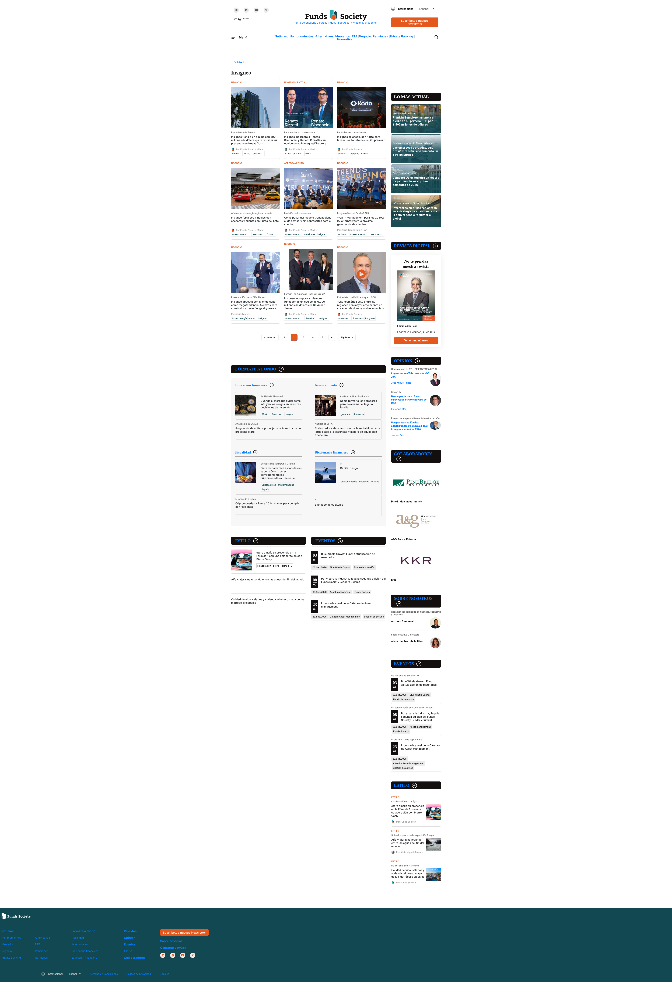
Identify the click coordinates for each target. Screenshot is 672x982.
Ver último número (416, 340)
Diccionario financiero (331, 452)
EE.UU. (247, 153)
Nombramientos (301, 36)
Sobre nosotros (413, 598)
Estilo (243, 540)
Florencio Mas (398, 409)
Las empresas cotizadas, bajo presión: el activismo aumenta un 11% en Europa (415, 151)
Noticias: (281, 36)
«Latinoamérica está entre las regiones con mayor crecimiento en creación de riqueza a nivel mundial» (360, 305)
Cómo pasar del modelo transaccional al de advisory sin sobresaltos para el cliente (308, 221)
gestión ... (258, 153)
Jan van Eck (397, 435)
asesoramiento (293, 234)
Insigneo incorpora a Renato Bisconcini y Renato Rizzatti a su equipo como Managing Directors (305, 140)
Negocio (365, 36)
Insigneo (354, 153)
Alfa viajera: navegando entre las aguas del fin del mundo (267, 579)
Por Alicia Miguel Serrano (409, 852)
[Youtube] (256, 10)
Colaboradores (413, 454)
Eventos (325, 540)
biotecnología (239, 318)
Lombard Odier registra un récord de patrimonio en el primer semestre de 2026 (416, 181)
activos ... (343, 234)
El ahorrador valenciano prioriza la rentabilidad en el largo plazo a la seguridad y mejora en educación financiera (348, 432)
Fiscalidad (243, 452)
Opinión (403, 361)
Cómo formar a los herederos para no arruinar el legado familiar (358, 404)
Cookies (164, 974)
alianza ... (343, 153)
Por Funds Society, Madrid (303, 149)
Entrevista (357, 318)
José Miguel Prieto (401, 382)
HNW (308, 153)
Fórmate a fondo (255, 369)
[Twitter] (266, 10)
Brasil (288, 153)
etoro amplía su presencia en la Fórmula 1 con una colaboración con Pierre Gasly (279, 556)
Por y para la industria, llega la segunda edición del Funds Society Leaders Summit (353, 580)
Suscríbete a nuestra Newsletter (415, 22)
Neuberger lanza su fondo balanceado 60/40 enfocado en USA (408, 400)
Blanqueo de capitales (329, 504)
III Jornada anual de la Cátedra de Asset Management (420, 747)
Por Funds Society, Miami (249, 149)
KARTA (364, 153)
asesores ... (259, 234)
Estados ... (311, 318)
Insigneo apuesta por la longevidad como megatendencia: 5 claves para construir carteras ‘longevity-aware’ (254, 305)
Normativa (344, 39)
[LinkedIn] (236, 10)
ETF (354, 36)
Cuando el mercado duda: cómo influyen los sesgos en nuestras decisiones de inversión (281, 404)
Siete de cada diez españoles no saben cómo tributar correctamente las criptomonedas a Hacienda (281, 473)
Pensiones (380, 36)
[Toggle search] (436, 36)
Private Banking (401, 36)
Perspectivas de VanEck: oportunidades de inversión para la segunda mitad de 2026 (409, 426)
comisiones (309, 234)
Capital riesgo (349, 468)
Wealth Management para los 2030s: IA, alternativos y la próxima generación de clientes (360, 221)
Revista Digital (412, 246)
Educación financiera (251, 385)
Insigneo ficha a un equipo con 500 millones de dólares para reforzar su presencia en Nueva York (254, 140)
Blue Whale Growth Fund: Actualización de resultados (419, 683)
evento (252, 318)
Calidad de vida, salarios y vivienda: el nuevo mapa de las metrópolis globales (408, 873)
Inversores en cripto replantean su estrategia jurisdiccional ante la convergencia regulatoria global (415, 213)
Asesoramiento (326, 385)
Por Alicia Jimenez (241, 314)
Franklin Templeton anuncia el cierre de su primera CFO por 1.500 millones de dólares (413, 121)
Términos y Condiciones (104, 974)
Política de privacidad (139, 974)
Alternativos (324, 36)
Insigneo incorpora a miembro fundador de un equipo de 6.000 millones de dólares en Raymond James (304, 303)
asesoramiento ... (241, 234)
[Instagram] (246, 10)
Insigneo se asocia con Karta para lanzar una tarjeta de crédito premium (361, 138)
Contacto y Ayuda (173, 948)
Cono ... (271, 234)
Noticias (7, 931)
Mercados (342, 36)
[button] (414, 9)
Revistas (130, 931)
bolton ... (237, 153)
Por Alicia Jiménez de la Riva (352, 229)
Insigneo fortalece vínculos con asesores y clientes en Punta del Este (255, 219)
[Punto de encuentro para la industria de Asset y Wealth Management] (336, 17)
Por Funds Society (352, 149)
